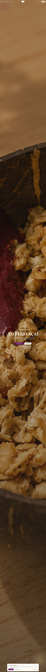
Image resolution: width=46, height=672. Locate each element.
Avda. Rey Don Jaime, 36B (23, 346)
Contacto (11, 1)
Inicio (1, 1)
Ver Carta (43, 1)
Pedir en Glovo (19, 343)
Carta (4, 1)
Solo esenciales (17, 669)
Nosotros (7, 1)
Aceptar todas (11, 669)
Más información (36, 669)
